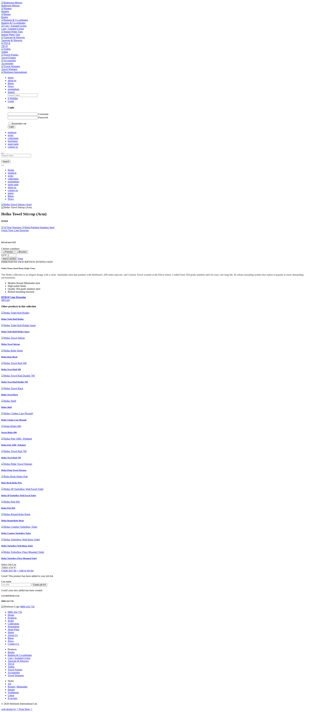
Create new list (8, 570)
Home (11, 170)
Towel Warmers (16, 675)
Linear (11, 695)
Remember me (19, 123)
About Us (13, 635)
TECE (11, 663)
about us (12, 80)
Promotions (13, 626)
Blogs (11, 83)
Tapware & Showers (18, 661)
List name (6, 581)
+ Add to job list (25, 570)
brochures (13, 141)
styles (10, 135)
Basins (11, 652)
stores (11, 77)
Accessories (14, 672)
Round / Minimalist (17, 686)
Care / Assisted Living (19, 658)
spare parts (13, 144)
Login (11, 127)
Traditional (13, 692)
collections (13, 138)
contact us (13, 147)
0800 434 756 (27, 606)
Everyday (13, 698)
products (12, 173)
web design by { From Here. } (16, 709)
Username (43, 114)
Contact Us (13, 644)
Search (6, 161)
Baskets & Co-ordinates (20, 655)
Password (43, 117)
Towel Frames (15, 669)
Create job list (39, 585)
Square (11, 689)
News (11, 86)
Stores (11, 632)
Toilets (11, 666)
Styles (11, 620)
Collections (13, 623)
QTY (4, 255)
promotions (13, 89)
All (9, 683)
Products (12, 617)
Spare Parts (13, 629)
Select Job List (8, 564)
